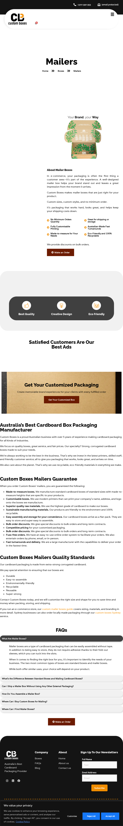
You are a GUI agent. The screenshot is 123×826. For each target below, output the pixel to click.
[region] (61, 813)
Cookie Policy (23, 821)
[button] (113, 14)
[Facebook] (18, 780)
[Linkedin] (12, 780)
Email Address (89, 772)
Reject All (91, 816)
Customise (72, 816)
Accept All (110, 816)
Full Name (87, 759)
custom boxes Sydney (108, 612)
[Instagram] (7, 780)
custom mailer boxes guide (57, 609)
